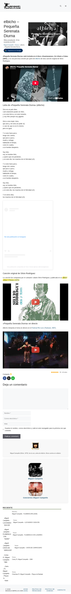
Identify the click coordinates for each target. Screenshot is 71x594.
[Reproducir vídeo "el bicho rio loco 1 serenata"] (35, 349)
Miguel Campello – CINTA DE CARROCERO (28, 547)
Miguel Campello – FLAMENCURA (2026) (24, 514)
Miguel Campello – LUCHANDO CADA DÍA (26, 522)
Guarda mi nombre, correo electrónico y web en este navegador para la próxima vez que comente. (35, 429)
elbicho (37, 59)
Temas (17, 45)
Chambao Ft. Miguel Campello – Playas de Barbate (27, 574)
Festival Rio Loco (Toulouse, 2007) (44, 328)
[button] (60, 6)
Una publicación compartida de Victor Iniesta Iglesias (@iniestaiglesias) (28, 267)
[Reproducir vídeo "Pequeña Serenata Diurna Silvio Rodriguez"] (35, 302)
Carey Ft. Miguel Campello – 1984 (22, 559)
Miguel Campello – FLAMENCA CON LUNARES (27, 535)
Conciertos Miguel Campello (35, 498)
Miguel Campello (8, 45)
